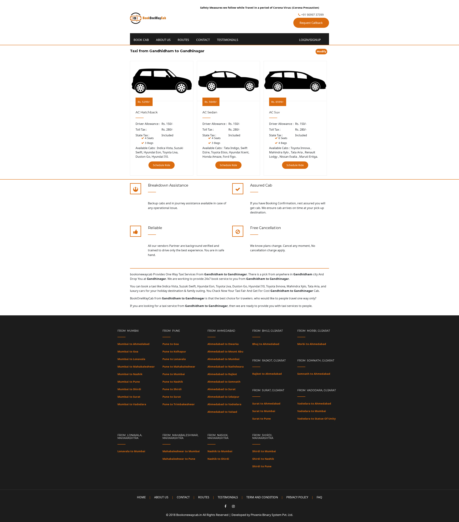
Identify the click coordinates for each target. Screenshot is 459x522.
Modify (321, 51)
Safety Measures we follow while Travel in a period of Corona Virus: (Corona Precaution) (249, 7)
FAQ (319, 497)
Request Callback (311, 23)
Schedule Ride (161, 165)
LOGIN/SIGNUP (310, 40)
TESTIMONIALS (227, 40)
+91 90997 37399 (312, 15)
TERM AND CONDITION (262, 497)
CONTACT (203, 40)
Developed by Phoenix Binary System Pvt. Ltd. (262, 515)
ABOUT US (163, 40)
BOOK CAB (141, 40)
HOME (141, 497)
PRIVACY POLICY (297, 497)
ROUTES (183, 40)
